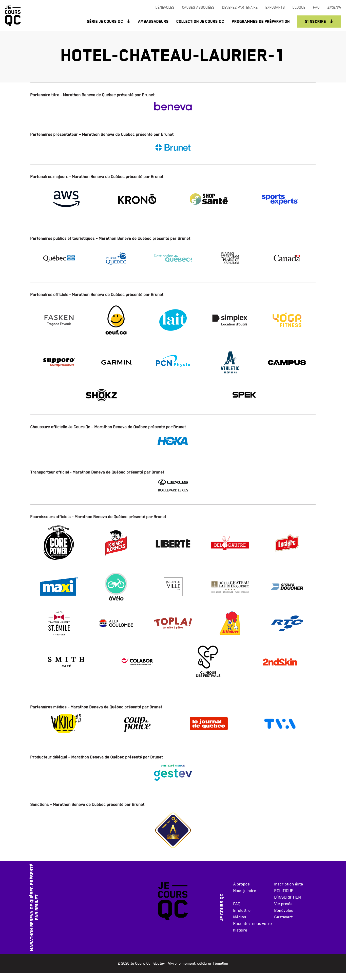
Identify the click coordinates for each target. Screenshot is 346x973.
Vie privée (283, 903)
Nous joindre (244, 890)
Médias (239, 917)
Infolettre (242, 910)
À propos (241, 884)
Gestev (159, 963)
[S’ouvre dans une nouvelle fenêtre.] (173, 106)
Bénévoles (283, 910)
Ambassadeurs (153, 21)
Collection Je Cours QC (200, 21)
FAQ (236, 903)
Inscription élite (288, 884)
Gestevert (283, 917)
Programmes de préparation (261, 21)
